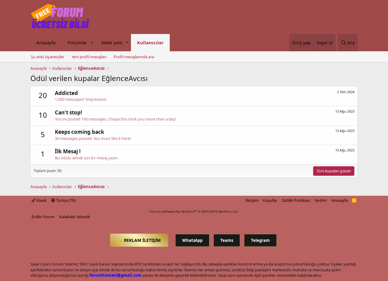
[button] (92, 42)
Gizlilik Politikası (296, 200)
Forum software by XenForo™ (194, 211)
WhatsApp (192, 240)
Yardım (320, 200)
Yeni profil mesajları (89, 56)
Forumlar (77, 42)
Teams (226, 240)
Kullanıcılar (150, 42)
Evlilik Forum (43, 216)
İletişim (252, 200)
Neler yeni (111, 42)
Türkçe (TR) (65, 200)
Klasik (41, 200)
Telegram (260, 240)
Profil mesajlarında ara (134, 56)
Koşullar (270, 200)
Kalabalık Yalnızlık (74, 216)
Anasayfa (45, 42)
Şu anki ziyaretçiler (47, 56)
